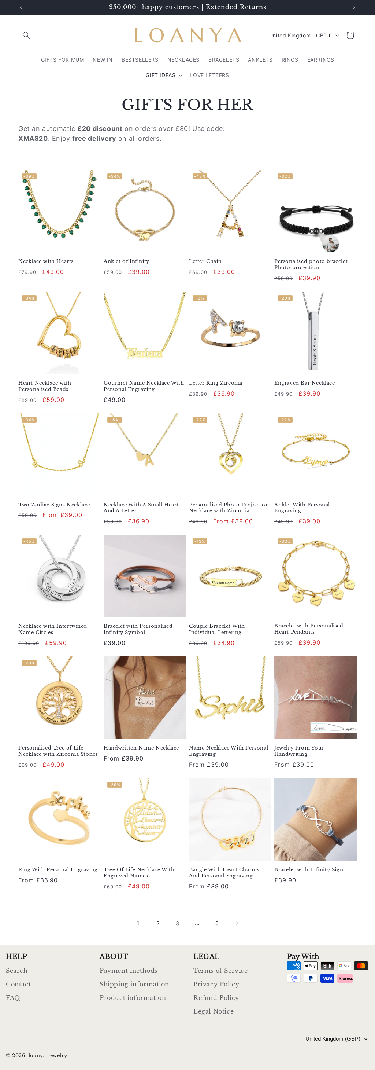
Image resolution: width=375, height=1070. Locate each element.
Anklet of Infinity (126, 261)
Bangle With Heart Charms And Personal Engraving (224, 873)
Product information (133, 997)
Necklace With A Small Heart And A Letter (141, 508)
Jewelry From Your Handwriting (299, 751)
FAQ (13, 997)
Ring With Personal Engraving (58, 870)
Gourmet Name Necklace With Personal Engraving (144, 386)
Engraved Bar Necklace (304, 383)
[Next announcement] (354, 7)
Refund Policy (216, 997)
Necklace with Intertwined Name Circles (52, 629)
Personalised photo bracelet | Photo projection (312, 265)
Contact (18, 984)
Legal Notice (213, 1011)
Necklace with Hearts (46, 261)
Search (17, 970)
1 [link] (138, 923)
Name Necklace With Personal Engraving (228, 751)
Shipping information (134, 984)
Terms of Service (220, 970)
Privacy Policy (216, 984)
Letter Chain (205, 261)
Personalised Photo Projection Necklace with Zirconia (229, 508)
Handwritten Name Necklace (141, 748)
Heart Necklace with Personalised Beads (44, 386)
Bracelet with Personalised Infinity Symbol (138, 629)
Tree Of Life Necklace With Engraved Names (139, 873)
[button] (26, 35)
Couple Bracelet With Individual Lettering (217, 629)
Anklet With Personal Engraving (302, 508)
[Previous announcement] (21, 7)
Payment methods (128, 970)
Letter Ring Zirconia (215, 383)
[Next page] (237, 923)
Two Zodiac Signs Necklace (54, 505)
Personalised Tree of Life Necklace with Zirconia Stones (58, 751)
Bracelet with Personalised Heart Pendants (309, 629)
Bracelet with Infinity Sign (308, 870)
